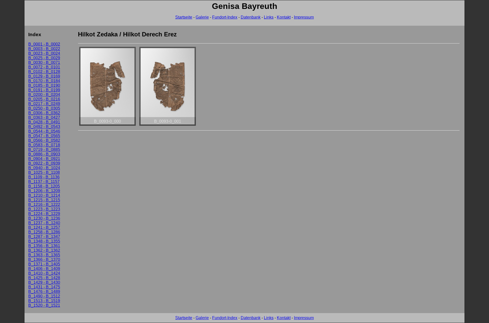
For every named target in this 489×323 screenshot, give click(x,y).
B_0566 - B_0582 (44, 140)
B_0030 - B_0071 (44, 62)
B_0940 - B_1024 (44, 168)
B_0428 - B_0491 (44, 122)
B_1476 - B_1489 (44, 291)
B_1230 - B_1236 (44, 218)
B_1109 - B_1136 (44, 177)
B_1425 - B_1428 (44, 278)
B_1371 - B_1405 (44, 264)
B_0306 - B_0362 (44, 113)
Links (269, 17)
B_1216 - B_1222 (44, 204)
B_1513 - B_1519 (44, 301)
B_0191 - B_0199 (44, 90)
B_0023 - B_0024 (44, 53)
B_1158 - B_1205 (44, 186)
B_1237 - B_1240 (44, 223)
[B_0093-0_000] (107, 125)
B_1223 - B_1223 (44, 209)
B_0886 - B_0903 (44, 154)
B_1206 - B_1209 (44, 191)
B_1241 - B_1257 (44, 227)
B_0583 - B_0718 (44, 145)
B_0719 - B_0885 (44, 149)
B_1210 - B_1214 (44, 195)
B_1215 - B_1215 (44, 200)
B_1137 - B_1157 (44, 181)
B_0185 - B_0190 (44, 85)
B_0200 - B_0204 (44, 94)
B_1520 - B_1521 (44, 305)
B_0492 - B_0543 (44, 126)
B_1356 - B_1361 (44, 246)
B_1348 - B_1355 (44, 241)
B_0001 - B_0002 (44, 44)
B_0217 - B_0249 (44, 104)
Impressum (304, 17)
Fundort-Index (224, 17)
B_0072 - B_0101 (44, 67)
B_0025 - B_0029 (44, 58)
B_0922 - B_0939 (44, 163)
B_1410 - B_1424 (44, 273)
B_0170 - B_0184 (44, 81)
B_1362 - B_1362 (44, 250)
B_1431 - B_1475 (44, 287)
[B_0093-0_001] (167, 125)
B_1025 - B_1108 (44, 172)
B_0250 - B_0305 (44, 108)
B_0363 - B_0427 (44, 117)
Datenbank (251, 17)
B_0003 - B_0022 (44, 49)
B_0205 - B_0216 (44, 99)
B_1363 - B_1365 (44, 255)
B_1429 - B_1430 (44, 282)
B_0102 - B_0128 (44, 71)
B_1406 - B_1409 (44, 268)
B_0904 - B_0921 (44, 159)
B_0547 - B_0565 (44, 136)
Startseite (183, 17)
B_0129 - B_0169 (44, 76)
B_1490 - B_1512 (44, 296)
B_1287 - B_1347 (44, 236)
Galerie (202, 17)
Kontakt (284, 17)
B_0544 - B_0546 (44, 131)
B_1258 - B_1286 (44, 232)
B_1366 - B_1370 (44, 259)
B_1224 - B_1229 (44, 214)
